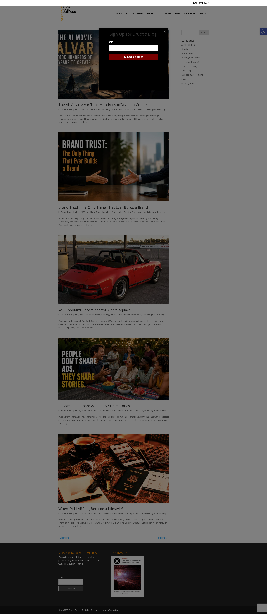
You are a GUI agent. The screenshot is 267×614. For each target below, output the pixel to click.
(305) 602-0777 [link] (201, 3)
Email (111, 42)
